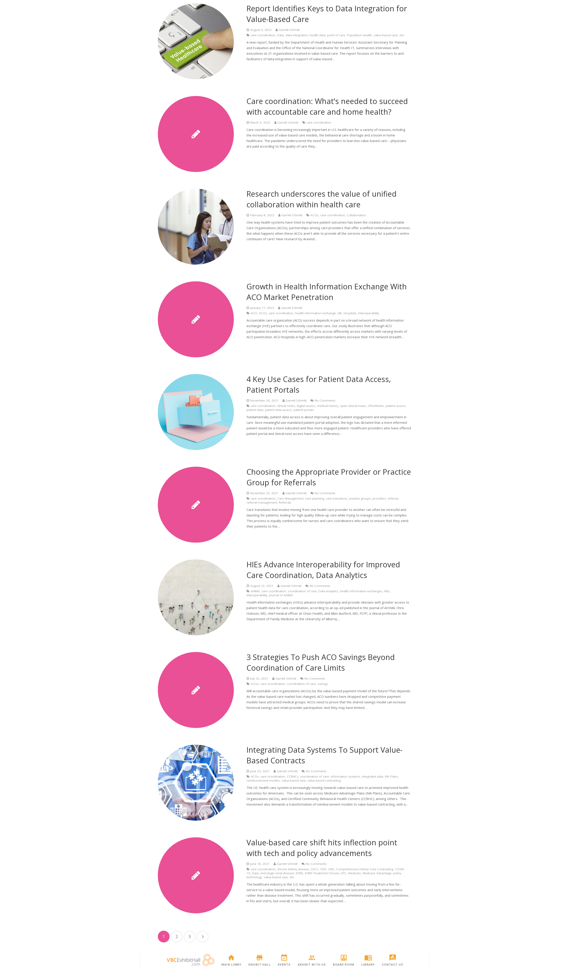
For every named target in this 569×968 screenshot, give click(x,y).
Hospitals (350, 313)
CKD (323, 869)
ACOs (315, 215)
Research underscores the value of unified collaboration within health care (321, 199)
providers (379, 498)
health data (317, 35)
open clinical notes (353, 406)
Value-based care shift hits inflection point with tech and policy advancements (321, 847)
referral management (261, 502)
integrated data (372, 776)
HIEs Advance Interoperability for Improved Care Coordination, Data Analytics (323, 569)
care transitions (336, 498)
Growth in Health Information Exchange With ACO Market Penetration (326, 291)
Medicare (354, 873)
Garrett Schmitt (289, 30)
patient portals (304, 410)
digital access (306, 406)
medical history (327, 406)
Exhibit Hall (259, 964)
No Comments (325, 400)
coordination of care (302, 591)
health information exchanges (361, 591)
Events (284, 964)
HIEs (387, 591)
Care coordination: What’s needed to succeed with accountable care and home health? (327, 106)
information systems (345, 776)
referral (393, 498)
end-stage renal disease (277, 873)
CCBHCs (293, 776)
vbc (401, 35)
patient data (254, 410)
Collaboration (356, 215)
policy (397, 873)
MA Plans (391, 776)
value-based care (386, 35)
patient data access (278, 410)
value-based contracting (324, 780)
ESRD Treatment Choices (322, 873)
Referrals (285, 502)
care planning (314, 498)
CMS (331, 869)
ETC (344, 873)
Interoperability (368, 313)
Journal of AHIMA (281, 595)
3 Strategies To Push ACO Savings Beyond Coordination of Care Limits (320, 662)
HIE (340, 313)
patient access (395, 406)
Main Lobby (231, 964)
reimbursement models (263, 780)
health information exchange (315, 313)
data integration (297, 35)
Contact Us (392, 964)
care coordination (263, 35)
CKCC (315, 869)
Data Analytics (328, 591)
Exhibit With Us (312, 964)
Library (368, 964)
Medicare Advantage (377, 873)
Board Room (343, 964)
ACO (254, 313)
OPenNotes (376, 406)
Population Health (359, 35)
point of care (336, 35)
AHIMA (255, 591)
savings (322, 684)
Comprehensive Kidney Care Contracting (364, 869)
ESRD (299, 873)
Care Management (290, 498)
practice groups (360, 498)
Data (280, 35)
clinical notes (286, 406)
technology (254, 877)
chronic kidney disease (293, 869)
